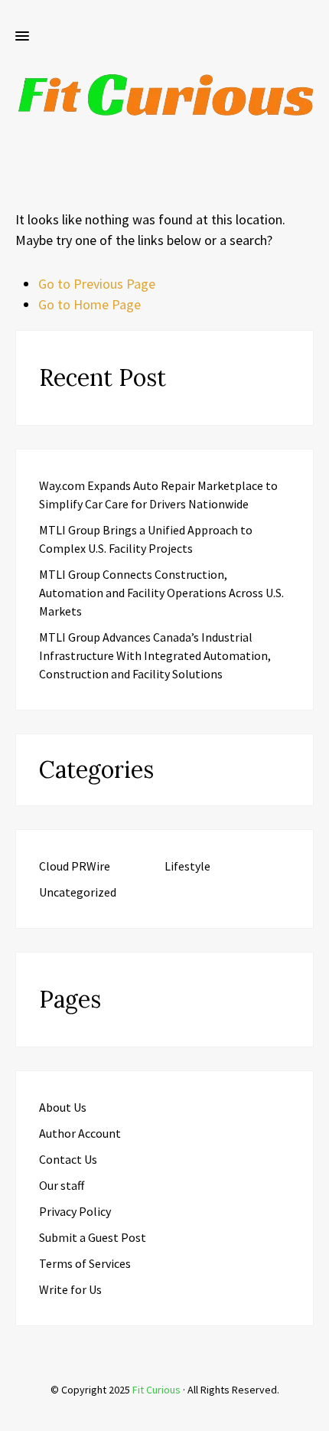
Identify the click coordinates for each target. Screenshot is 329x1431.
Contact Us (68, 1159)
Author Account (80, 1133)
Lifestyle (187, 866)
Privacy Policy (75, 1211)
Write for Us (70, 1289)
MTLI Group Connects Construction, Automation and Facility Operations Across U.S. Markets (161, 593)
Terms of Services (85, 1263)
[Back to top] (313, 1415)
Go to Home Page (89, 304)
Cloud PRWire (74, 866)
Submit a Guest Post (92, 1237)
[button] (22, 36)
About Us (62, 1107)
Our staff (61, 1185)
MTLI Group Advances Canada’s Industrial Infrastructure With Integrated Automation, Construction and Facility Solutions (155, 655)
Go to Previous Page (96, 283)
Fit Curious (156, 1390)
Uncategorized (77, 892)
